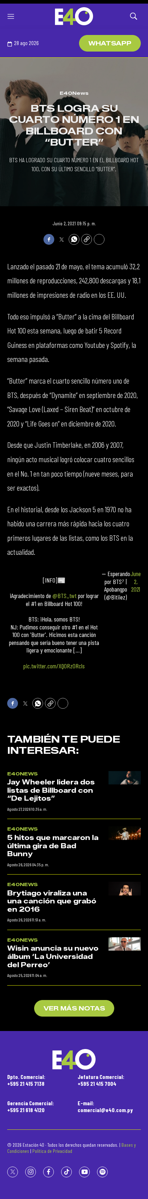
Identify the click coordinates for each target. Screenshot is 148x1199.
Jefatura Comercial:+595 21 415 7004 (101, 1080)
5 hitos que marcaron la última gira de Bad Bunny (52, 846)
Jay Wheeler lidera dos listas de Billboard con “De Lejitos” (51, 790)
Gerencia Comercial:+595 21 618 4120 (30, 1106)
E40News (74, 93)
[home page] (74, 16)
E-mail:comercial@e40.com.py (105, 1106)
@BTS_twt (64, 596)
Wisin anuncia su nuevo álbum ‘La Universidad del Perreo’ (52, 956)
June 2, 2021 (135, 581)
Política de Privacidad (52, 1151)
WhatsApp (109, 43)
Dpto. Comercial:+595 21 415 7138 (26, 1080)
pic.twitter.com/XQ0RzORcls (54, 666)
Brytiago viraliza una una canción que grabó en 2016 (51, 901)
